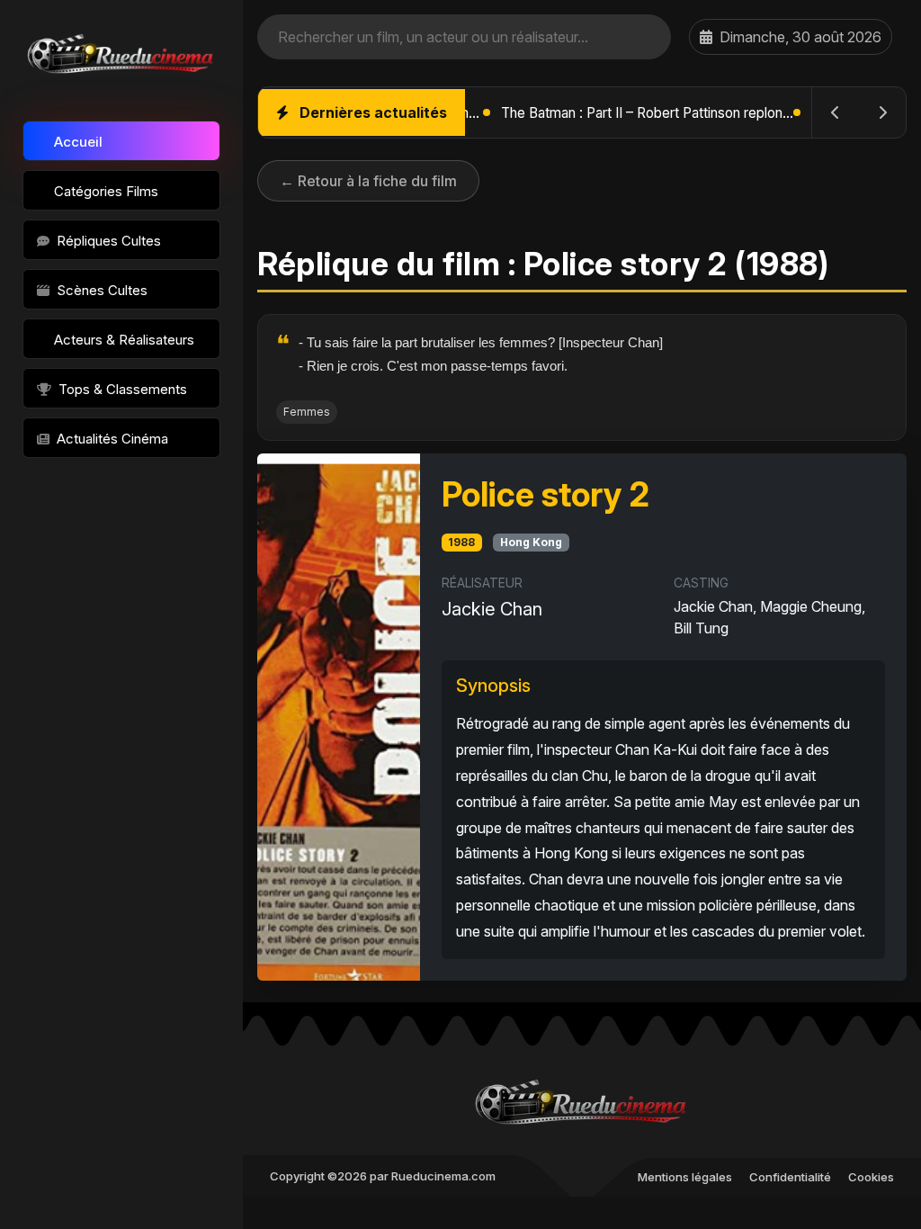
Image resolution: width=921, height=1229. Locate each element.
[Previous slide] (835, 112)
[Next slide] (882, 112)
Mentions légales (685, 1177)
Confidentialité (790, 1177)
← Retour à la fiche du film (368, 181)
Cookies (871, 1177)
